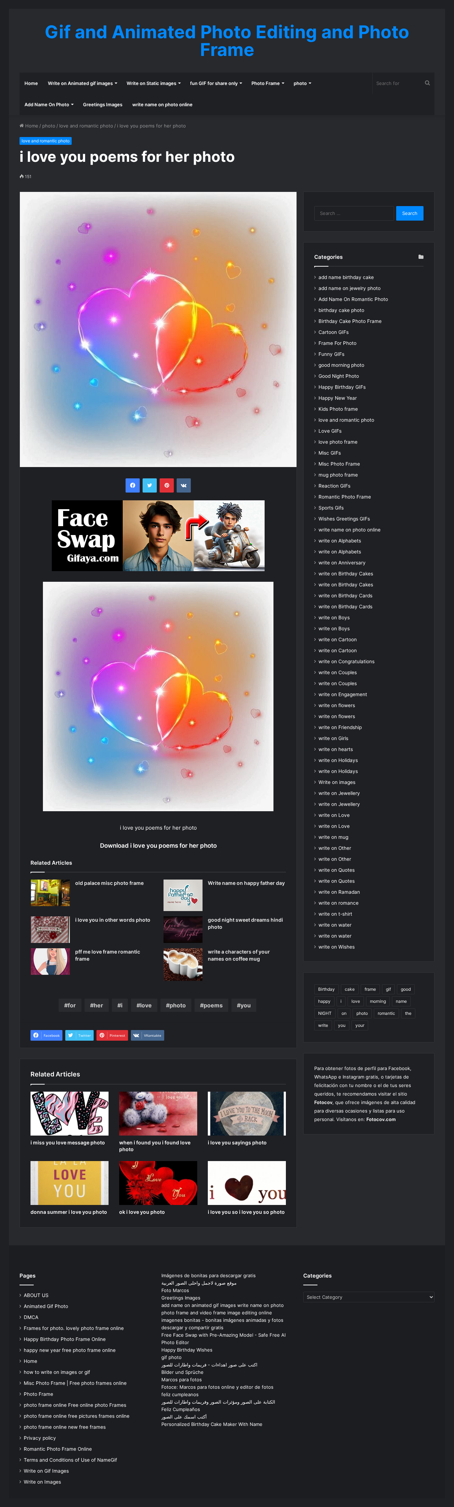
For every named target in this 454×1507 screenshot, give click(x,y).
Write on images (337, 782)
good (406, 989)
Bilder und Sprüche (182, 1372)
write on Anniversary (342, 562)
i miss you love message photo (68, 1142)
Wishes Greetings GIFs (344, 519)
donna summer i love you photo (69, 1212)
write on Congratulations (347, 661)
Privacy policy (40, 1438)
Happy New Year (338, 398)
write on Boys (334, 617)
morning (378, 1001)
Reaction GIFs (334, 486)
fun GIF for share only (214, 83)
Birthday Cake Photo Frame (350, 321)
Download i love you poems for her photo (158, 845)
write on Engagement (343, 694)
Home (31, 83)
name (401, 1001)
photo (300, 83)
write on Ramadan (339, 892)
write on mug (333, 837)
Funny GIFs (331, 354)
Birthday (326, 989)
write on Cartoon (338, 639)
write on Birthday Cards (345, 595)
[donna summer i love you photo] (70, 1183)
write (323, 1025)
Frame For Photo (337, 343)
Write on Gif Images (46, 1471)
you (245, 1005)
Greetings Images (102, 104)
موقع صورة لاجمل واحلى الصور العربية (199, 1283)
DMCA (31, 1317)
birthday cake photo (341, 310)
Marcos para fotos (181, 1379)
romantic (386, 1013)
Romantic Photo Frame (345, 497)
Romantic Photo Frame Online (58, 1449)
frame (370, 989)
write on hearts (336, 749)
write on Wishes (337, 947)
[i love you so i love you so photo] (247, 1183)
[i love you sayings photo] (247, 1114)
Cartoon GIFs (334, 332)
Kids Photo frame (338, 409)
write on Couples (338, 672)
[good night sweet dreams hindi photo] (183, 929)
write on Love (334, 815)
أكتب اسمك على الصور (184, 1417)
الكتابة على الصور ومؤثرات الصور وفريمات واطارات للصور (218, 1402)
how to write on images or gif (57, 1372)
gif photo (171, 1357)
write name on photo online (162, 104)
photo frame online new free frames (65, 1427)
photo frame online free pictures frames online (76, 1416)
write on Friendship (340, 727)
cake (350, 989)
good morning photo (341, 365)
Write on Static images (151, 83)
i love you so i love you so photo (246, 1212)
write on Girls (333, 738)
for (72, 1005)
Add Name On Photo (46, 104)
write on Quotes (337, 870)
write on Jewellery (339, 793)
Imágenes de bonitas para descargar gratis (208, 1275)
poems (213, 1005)
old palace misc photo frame (109, 883)
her (98, 1005)
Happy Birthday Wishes (186, 1350)
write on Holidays (338, 760)
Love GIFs (330, 431)
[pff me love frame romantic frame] (50, 961)
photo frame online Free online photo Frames (75, 1405)
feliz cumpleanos (180, 1394)
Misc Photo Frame (339, 464)
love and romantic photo (86, 126)
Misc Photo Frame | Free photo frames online (75, 1383)
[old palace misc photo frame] (50, 893)
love (146, 1005)
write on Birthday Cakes (346, 573)
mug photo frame (338, 475)
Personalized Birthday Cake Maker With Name (211, 1424)
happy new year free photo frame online (70, 1350)
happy (324, 1001)
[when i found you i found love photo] (158, 1114)
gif (388, 989)
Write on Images (42, 1482)
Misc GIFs (330, 453)
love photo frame (338, 442)
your (359, 1025)
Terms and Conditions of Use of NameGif (70, 1460)
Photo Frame (265, 83)
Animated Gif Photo (46, 1306)
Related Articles (51, 862)
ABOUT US (36, 1295)
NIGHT (325, 1013)
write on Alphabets (340, 541)
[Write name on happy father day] (183, 895)
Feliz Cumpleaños (180, 1409)
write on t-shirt (335, 914)
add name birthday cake (346, 277)
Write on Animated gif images (80, 83)
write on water (335, 925)
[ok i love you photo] (158, 1183)
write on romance (339, 903)
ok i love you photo (142, 1212)
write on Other (335, 848)
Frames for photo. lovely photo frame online (74, 1328)
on (344, 1013)
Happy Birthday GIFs (342, 387)
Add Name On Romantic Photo (353, 299)
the (408, 1013)
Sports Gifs (331, 508)
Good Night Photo (339, 376)
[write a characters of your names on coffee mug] (183, 964)
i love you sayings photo (237, 1142)
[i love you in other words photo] (50, 929)
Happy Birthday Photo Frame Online (65, 1339)
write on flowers (337, 705)
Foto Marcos (175, 1290)
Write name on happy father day (246, 883)
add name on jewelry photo (350, 288)
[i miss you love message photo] (70, 1114)
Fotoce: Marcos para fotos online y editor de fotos (217, 1387)
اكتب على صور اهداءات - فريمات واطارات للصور (209, 1364)
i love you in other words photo (112, 920)
